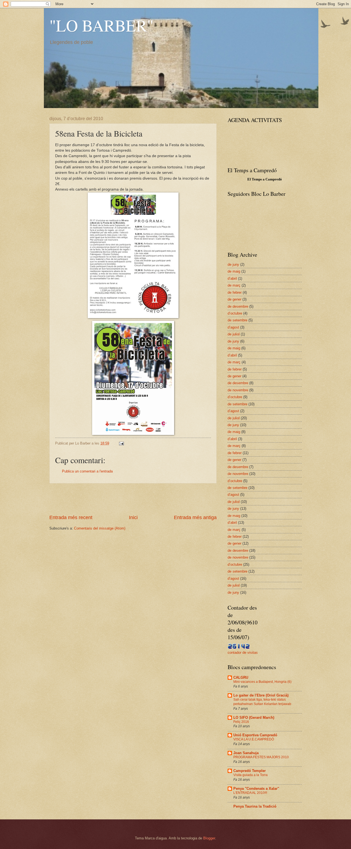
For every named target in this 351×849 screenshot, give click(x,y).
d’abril (232, 278)
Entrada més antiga (195, 517)
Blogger (209, 838)
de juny (233, 264)
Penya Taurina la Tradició (254, 806)
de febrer (235, 292)
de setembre (237, 320)
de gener (234, 299)
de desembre (238, 306)
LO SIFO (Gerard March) (253, 717)
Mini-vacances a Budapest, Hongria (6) (262, 682)
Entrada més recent (70, 517)
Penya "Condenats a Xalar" (256, 788)
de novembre (238, 390)
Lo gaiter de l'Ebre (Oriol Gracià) (260, 695)
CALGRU (240, 677)
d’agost (233, 327)
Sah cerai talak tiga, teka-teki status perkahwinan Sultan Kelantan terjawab (262, 702)
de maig (234, 271)
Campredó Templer (249, 771)
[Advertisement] (133, 499)
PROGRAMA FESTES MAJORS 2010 (261, 757)
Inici (133, 517)
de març (234, 285)
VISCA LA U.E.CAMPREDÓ (253, 739)
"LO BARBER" (101, 25)
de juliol (234, 334)
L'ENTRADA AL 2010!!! (250, 793)
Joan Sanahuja (246, 753)
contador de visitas (243, 652)
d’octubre (235, 313)
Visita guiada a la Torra (250, 775)
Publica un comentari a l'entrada (87, 471)
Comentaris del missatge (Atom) (99, 528)
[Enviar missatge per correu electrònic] (121, 443)
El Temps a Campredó (264, 179)
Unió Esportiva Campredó (255, 735)
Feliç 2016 (241, 722)
